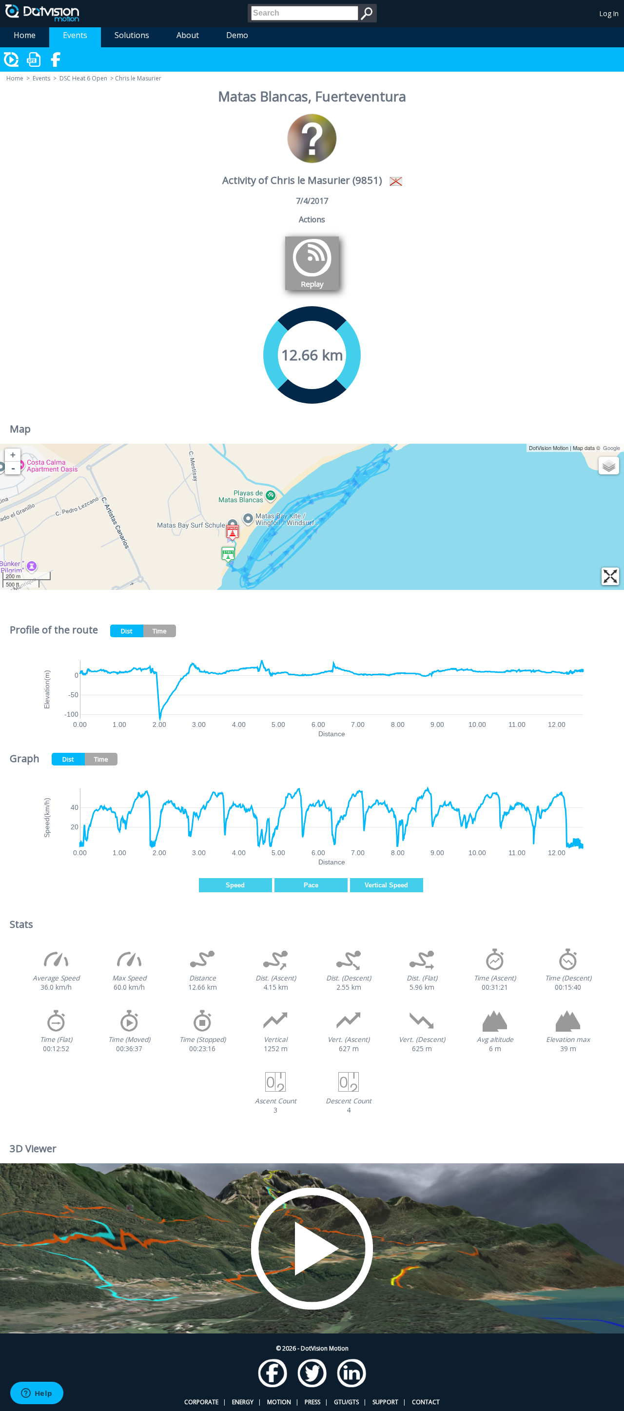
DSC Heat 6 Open (83, 78)
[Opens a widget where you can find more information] (36, 1394)
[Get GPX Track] (34, 59)
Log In (609, 13)
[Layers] (609, 465)
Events (75, 35)
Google (611, 447)
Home (25, 35)
